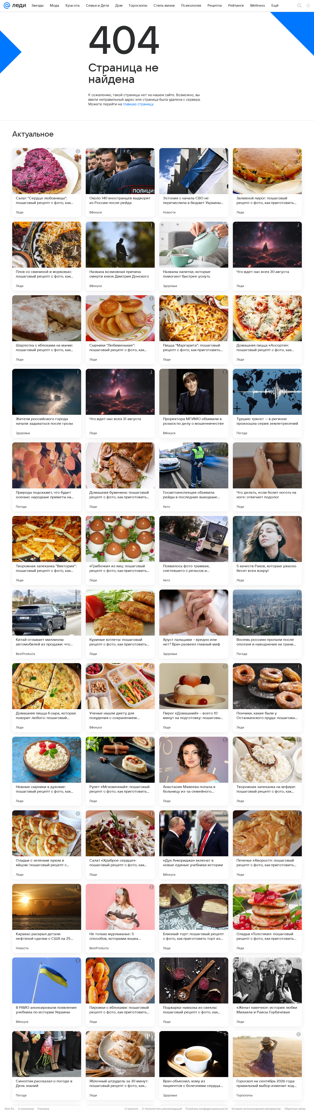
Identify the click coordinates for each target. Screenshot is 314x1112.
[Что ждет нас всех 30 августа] (267, 256)
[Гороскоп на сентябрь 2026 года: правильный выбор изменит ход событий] (267, 1065)
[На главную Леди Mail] (18, 5)
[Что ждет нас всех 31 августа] (120, 403)
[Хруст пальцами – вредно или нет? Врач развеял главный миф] (193, 624)
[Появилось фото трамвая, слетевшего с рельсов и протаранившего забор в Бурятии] (193, 550)
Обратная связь (295, 1108)
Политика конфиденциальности (207, 1108)
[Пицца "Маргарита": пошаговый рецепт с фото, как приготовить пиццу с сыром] (193, 329)
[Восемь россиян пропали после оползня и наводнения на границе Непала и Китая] (267, 624)
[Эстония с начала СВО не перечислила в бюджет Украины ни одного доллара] (193, 182)
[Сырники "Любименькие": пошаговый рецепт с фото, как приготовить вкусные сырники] (120, 329)
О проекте (131, 1108)
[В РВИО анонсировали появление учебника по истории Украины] (46, 991)
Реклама (43, 1108)
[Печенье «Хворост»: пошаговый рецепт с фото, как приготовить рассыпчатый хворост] (267, 844)
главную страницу (138, 104)
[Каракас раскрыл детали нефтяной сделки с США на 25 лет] (46, 918)
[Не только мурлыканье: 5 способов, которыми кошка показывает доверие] (120, 918)
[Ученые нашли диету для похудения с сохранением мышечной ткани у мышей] (120, 697)
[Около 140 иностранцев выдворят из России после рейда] (120, 182)
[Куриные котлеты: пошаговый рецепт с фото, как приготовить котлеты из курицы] (120, 624)
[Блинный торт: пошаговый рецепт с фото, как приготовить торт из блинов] (193, 918)
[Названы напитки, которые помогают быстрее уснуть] (193, 256)
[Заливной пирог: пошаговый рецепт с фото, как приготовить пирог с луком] (267, 182)
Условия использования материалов (256, 1108)
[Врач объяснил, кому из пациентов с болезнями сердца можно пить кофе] (193, 1065)
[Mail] (7, 5)
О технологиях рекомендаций (162, 1108)
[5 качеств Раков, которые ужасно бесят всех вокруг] (267, 550)
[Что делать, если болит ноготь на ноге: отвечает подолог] (267, 476)
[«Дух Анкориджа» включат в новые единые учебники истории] (193, 844)
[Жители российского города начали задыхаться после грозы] (46, 403)
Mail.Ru (9, 1108)
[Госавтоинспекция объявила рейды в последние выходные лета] (193, 476)
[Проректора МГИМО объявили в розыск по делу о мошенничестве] (193, 403)
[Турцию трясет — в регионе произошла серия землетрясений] (267, 403)
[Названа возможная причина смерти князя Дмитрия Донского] (120, 256)
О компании (26, 1108)
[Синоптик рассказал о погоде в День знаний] (46, 1065)
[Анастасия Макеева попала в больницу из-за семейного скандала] (193, 771)
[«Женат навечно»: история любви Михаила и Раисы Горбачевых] (267, 991)
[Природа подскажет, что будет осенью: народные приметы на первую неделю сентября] (46, 476)
